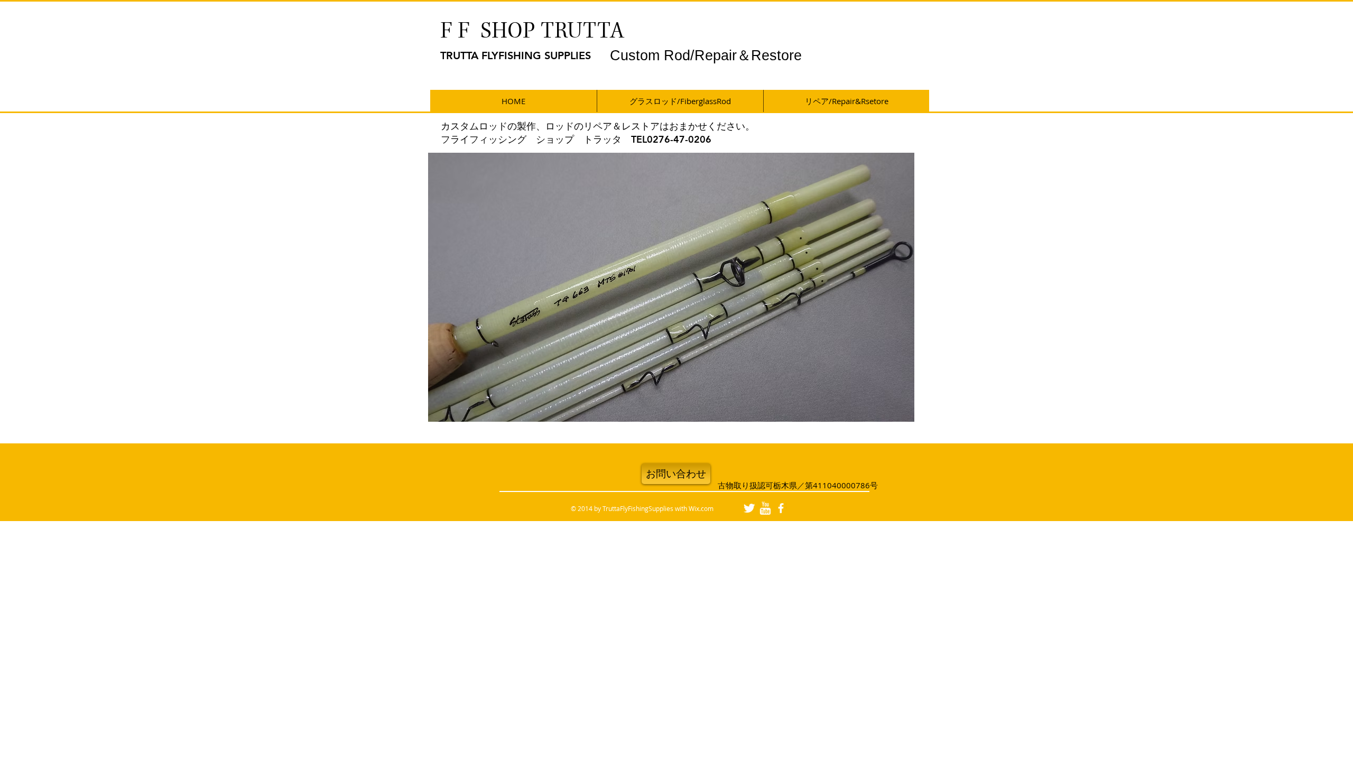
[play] (888, 412)
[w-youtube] (765, 508)
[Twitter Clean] (749, 508)
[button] (671, 287)
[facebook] (780, 508)
